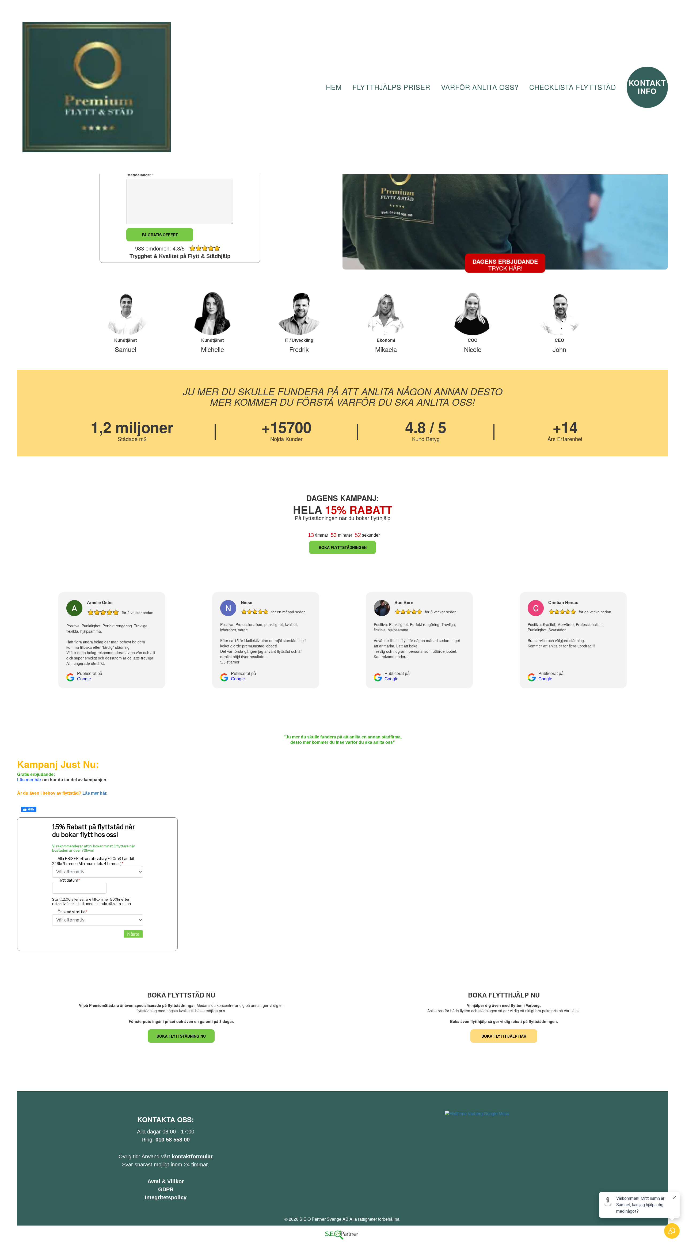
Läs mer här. (94, 793)
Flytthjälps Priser (391, 87)
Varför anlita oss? (480, 87)
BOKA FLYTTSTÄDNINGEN (343, 547)
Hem (334, 87)
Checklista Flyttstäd (572, 87)
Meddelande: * (140, 174)
